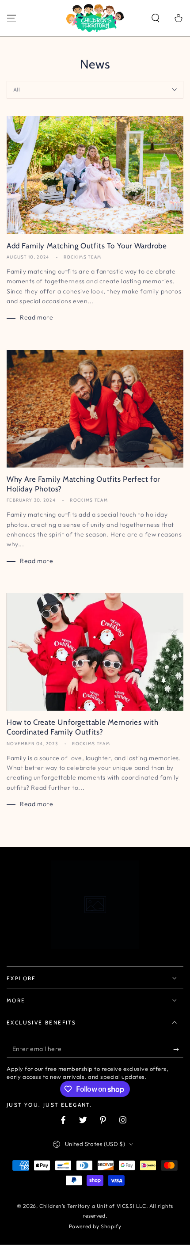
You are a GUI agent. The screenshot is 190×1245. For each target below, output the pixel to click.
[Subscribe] (178, 1049)
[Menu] (11, 18)
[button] (155, 18)
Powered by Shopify (95, 1226)
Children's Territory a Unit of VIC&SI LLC (92, 1206)
